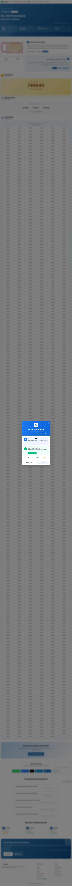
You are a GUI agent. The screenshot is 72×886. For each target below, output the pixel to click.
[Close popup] (49, 423)
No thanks (43, 462)
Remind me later (29, 462)
